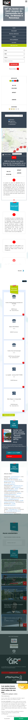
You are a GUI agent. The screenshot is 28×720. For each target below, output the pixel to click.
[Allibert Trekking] (14, 652)
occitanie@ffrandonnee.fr (13, 499)
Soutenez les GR (13, 672)
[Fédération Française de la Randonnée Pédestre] (13, 677)
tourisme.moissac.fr (8, 514)
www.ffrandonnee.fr (15, 476)
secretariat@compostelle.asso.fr (13, 511)
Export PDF (6, 150)
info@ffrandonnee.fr (13, 478)
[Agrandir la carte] (4, 135)
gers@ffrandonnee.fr (16, 487)
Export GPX (6, 148)
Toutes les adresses (8, 415)
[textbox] (12, 116)
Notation (14, 107)
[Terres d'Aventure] (14, 646)
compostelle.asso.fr (13, 509)
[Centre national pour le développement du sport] (14, 641)
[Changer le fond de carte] (4, 137)
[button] (21, 116)
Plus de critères (12, 69)
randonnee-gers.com (18, 485)
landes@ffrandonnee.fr (12, 490)
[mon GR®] (13, 660)
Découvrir (10, 456)
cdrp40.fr (16, 488)
